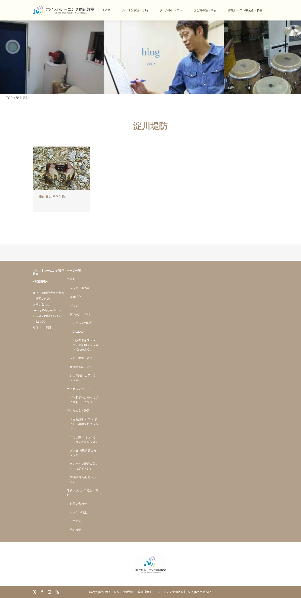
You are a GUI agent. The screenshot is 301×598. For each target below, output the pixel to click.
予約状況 (75, 529)
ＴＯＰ (106, 10)
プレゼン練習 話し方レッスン (83, 453)
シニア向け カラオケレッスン (83, 378)
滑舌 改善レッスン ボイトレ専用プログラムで (84, 424)
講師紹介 (75, 296)
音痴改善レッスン (81, 366)
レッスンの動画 (82, 322)
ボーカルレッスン (170, 10)
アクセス (75, 521)
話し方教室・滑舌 (205, 10)
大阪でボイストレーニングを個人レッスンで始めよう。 (85, 345)
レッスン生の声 (80, 288)
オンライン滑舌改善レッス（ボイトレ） (84, 466)
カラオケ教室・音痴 (135, 10)
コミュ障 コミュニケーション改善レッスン (84, 439)
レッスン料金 (78, 512)
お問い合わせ (78, 503)
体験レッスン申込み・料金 (245, 10)
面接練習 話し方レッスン (83, 479)
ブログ (74, 305)
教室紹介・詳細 (80, 314)
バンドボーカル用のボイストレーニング (84, 400)
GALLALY (78, 331)
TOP (9, 98)
